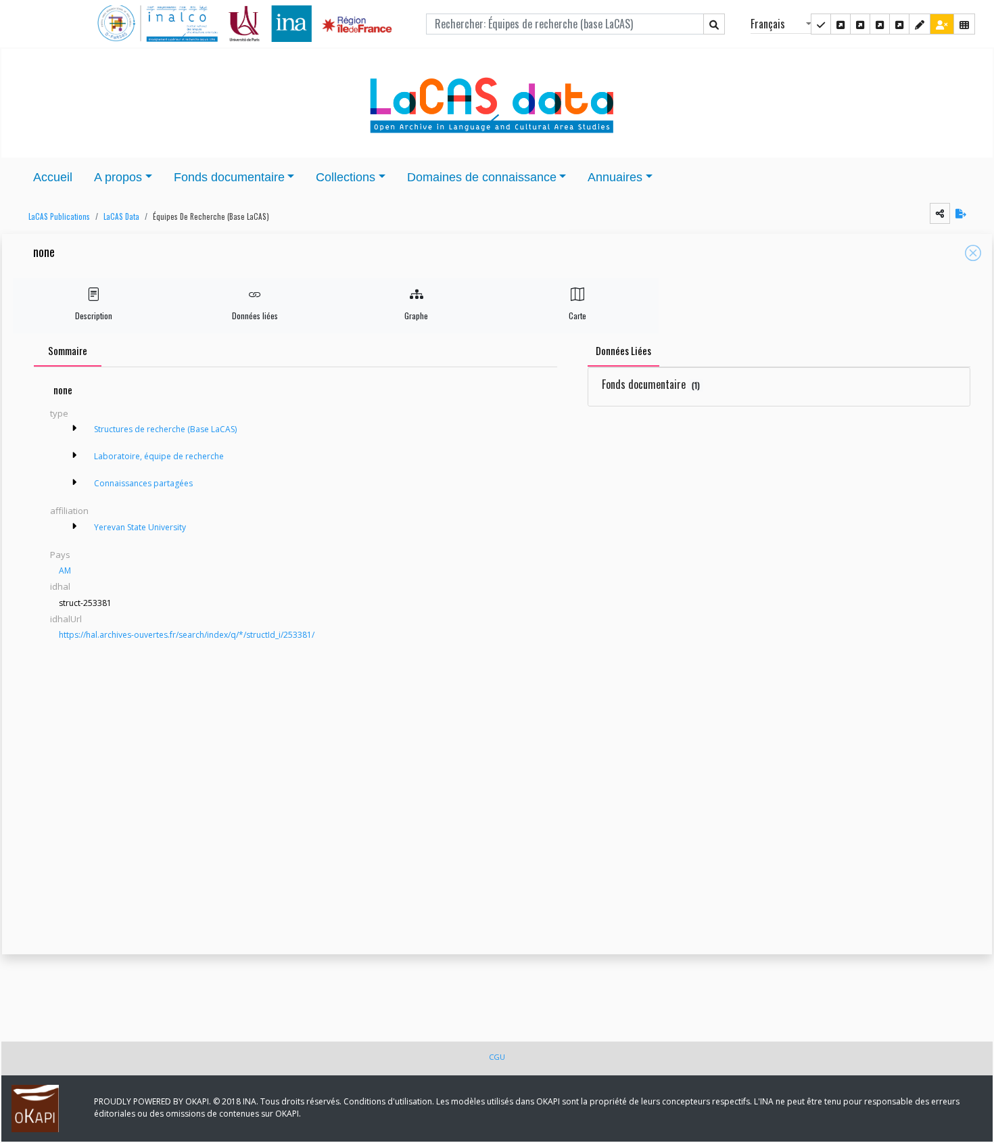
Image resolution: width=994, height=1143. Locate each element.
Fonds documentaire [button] (229, 177)
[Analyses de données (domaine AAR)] (880, 24)
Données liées (255, 315)
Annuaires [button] (615, 177)
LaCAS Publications (59, 216)
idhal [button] (60, 586)
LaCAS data (121, 216)
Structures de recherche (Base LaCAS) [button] (165, 429)
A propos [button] (118, 177)
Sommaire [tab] (67, 350)
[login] (942, 24)
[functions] (919, 24)
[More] (74, 428)
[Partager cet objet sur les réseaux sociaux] (940, 213)
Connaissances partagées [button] (143, 483)
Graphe (416, 315)
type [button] (59, 413)
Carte (577, 315)
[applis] (964, 24)
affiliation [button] (69, 511)
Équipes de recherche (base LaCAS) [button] (211, 216)
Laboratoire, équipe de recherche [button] (159, 456)
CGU (497, 1057)
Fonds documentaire (651, 384)
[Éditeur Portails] (821, 24)
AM (65, 570)
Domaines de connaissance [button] (482, 177)
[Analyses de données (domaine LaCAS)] (899, 24)
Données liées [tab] (623, 350)
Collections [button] (345, 177)
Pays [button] (60, 555)
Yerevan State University (140, 527)
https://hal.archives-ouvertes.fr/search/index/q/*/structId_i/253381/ (186, 634)
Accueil (52, 177)
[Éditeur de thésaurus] (860, 24)
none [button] (44, 252)
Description (93, 315)
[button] (56, 217)
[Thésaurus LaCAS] (840, 24)
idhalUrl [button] (66, 619)
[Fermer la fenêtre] (973, 253)
